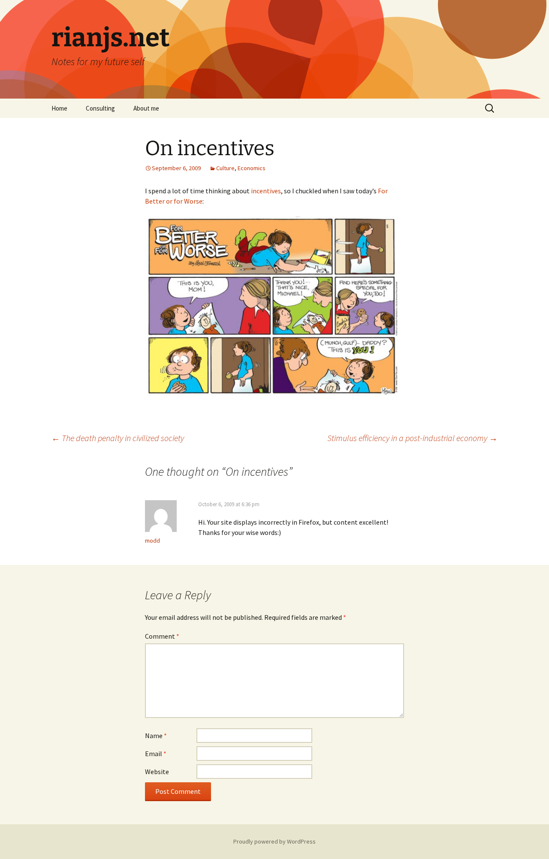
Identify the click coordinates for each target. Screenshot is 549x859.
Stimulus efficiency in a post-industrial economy (412, 438)
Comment (162, 636)
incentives (266, 190)
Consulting (100, 108)
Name (156, 735)
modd (152, 540)
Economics (251, 168)
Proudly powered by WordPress (274, 841)
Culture (225, 168)
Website (157, 771)
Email (155, 753)
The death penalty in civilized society (117, 438)
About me (146, 108)
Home (59, 108)
